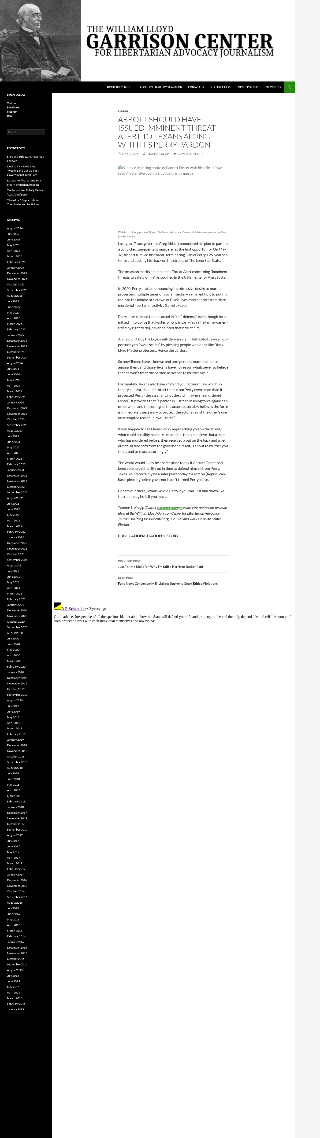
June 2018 (13, 779)
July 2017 (13, 840)
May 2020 (13, 649)
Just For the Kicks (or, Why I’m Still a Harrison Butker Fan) (160, 564)
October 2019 (16, 689)
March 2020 (14, 661)
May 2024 (13, 380)
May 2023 (13, 447)
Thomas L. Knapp (158, 153)
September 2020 (17, 627)
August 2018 (15, 767)
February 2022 (16, 531)
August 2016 (15, 902)
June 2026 (13, 239)
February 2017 (16, 869)
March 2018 (14, 796)
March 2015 (14, 998)
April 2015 (13, 992)
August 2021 (15, 565)
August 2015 (15, 970)
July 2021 (13, 571)
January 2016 (15, 942)
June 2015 (13, 981)
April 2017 (13, 857)
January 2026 (15, 267)
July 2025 (13, 301)
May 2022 (13, 515)
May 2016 (13, 919)
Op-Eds (123, 111)
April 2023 (13, 453)
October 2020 (16, 621)
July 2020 (13, 638)
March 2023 (14, 458)
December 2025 (17, 273)
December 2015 (17, 947)
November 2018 (17, 751)
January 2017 (15, 874)
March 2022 (14, 526)
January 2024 (15, 402)
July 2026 (13, 234)
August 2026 (15, 228)
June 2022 (13, 509)
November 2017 (17, 818)
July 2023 (13, 436)
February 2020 (16, 666)
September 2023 (17, 425)
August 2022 (15, 498)
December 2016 (17, 880)
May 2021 (13, 582)
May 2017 (13, 852)
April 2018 (13, 790)
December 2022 (17, 475)
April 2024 (13, 385)
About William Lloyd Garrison (161, 87)
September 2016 (17, 897)
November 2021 (17, 548)
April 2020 (13, 655)
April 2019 (13, 722)
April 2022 (13, 520)
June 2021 (13, 576)
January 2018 (15, 807)
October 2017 (16, 824)
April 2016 (13, 925)
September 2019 (17, 694)
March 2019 (14, 728)
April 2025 (13, 318)
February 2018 (16, 801)
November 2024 (17, 346)
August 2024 (15, 363)
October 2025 (16, 284)
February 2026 (16, 262)
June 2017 (13, 846)
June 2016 (13, 914)
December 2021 (17, 543)
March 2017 (14, 863)
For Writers (272, 87)
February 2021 (16, 599)
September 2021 (17, 560)
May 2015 (13, 987)
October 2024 (16, 352)
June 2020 (13, 644)
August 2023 (15, 430)
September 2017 (17, 829)
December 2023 (17, 408)
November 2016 (17, 885)
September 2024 (17, 357)
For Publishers (220, 87)
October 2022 (16, 486)
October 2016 (16, 891)
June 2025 (13, 307)
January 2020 (15, 672)
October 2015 (16, 959)
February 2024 (16, 397)
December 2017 (17, 812)
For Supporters (247, 87)
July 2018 (13, 773)
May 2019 (13, 717)
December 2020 (17, 610)
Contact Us (196, 87)
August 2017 (15, 835)
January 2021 (15, 604)
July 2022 (13, 503)
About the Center (118, 87)
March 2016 (14, 930)
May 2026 (13, 245)
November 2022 (17, 481)
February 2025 (16, 329)
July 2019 (13, 706)
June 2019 (13, 711)
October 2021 (16, 554)
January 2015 (15, 1009)
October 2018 (16, 756)
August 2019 (15, 700)
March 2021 (14, 593)
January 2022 (15, 537)
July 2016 (13, 908)
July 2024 (13, 368)
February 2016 (16, 936)
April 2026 (13, 250)
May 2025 (13, 312)
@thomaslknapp (169, 507)
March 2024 (14, 391)
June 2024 (13, 374)
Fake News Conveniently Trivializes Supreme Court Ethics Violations (168, 580)
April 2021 (13, 588)
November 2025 (17, 279)
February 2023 (16, 464)
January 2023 (15, 470)
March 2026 (14, 256)
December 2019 (17, 678)
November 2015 (17, 953)
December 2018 (17, 745)
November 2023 (17, 413)
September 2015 (17, 964)
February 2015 (16, 1003)
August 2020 (15, 633)
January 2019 (15, 739)
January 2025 (15, 335)
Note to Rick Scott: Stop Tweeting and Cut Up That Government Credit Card (22, 171)
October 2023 (16, 419)
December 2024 (17, 340)
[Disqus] (173, 659)
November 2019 (17, 683)
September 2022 (17, 492)
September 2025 (17, 290)
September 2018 (17, 762)
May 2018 (13, 784)
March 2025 (14, 323)
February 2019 (16, 734)
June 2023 (13, 441)
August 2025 (15, 295)
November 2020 (17, 616)
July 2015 (13, 975)
